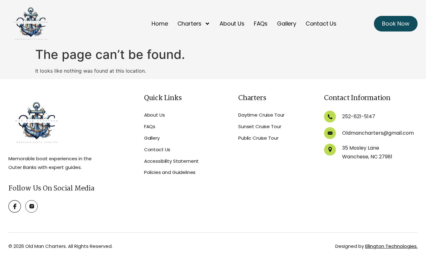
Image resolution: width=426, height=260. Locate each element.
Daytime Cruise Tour (261, 115)
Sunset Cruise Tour (259, 126)
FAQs (261, 23)
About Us (232, 23)
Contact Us (321, 23)
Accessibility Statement (171, 161)
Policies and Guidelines (170, 172)
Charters (189, 23)
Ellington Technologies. (391, 246)
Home (160, 23)
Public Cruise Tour (258, 138)
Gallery (286, 23)
